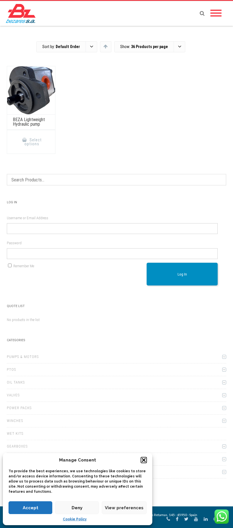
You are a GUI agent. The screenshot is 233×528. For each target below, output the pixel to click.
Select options (33, 142)
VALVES (13, 395)
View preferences (124, 507)
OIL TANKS (16, 382)
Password (14, 243)
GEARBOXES (17, 446)
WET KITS (15, 433)
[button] (144, 460)
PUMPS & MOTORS (23, 357)
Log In (182, 274)
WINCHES (15, 421)
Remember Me (23, 266)
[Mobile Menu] (216, 13)
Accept (30, 507)
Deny (77, 507)
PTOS (11, 369)
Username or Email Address (27, 218)
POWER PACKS (19, 408)
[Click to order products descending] (105, 46)
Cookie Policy (75, 519)
